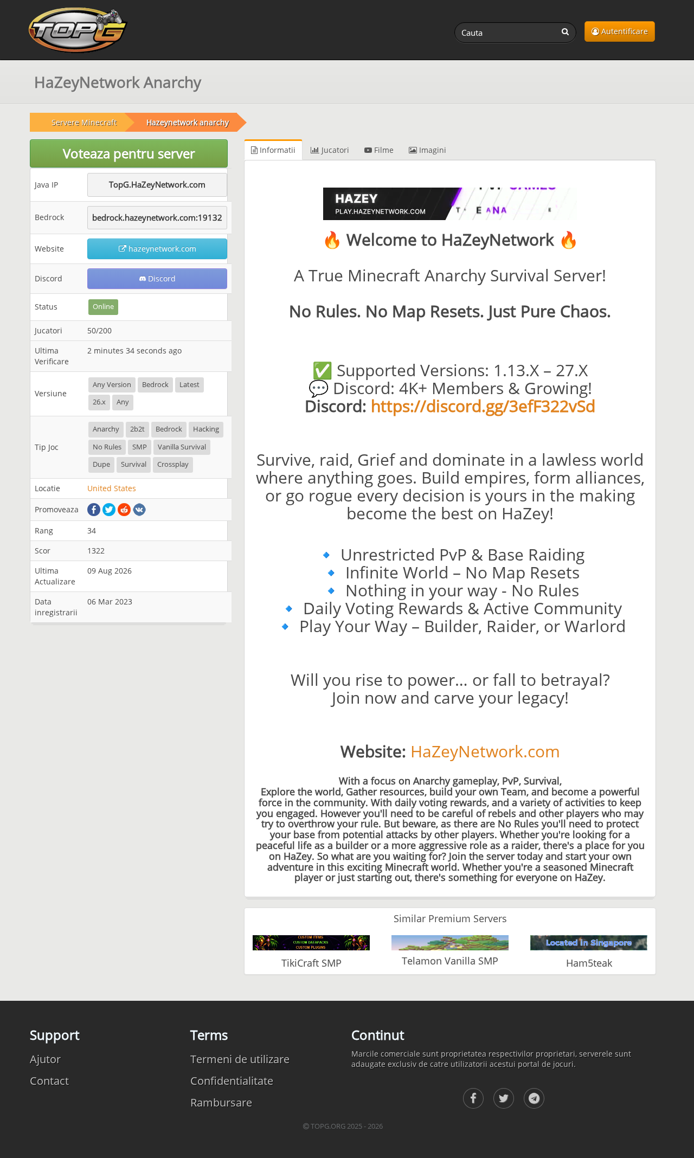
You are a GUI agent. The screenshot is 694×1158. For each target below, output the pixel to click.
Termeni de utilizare (240, 1059)
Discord (161, 278)
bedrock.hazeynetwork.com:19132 (157, 217)
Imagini (431, 150)
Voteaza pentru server (129, 153)
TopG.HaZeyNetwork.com (157, 184)
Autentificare (623, 31)
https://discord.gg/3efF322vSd (483, 406)
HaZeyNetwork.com (485, 751)
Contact (49, 1080)
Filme (383, 150)
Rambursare (221, 1102)
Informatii (276, 150)
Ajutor (45, 1059)
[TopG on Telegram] (534, 1098)
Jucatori (334, 150)
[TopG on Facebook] (473, 1098)
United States (111, 488)
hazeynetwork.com (161, 248)
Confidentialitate (231, 1080)
